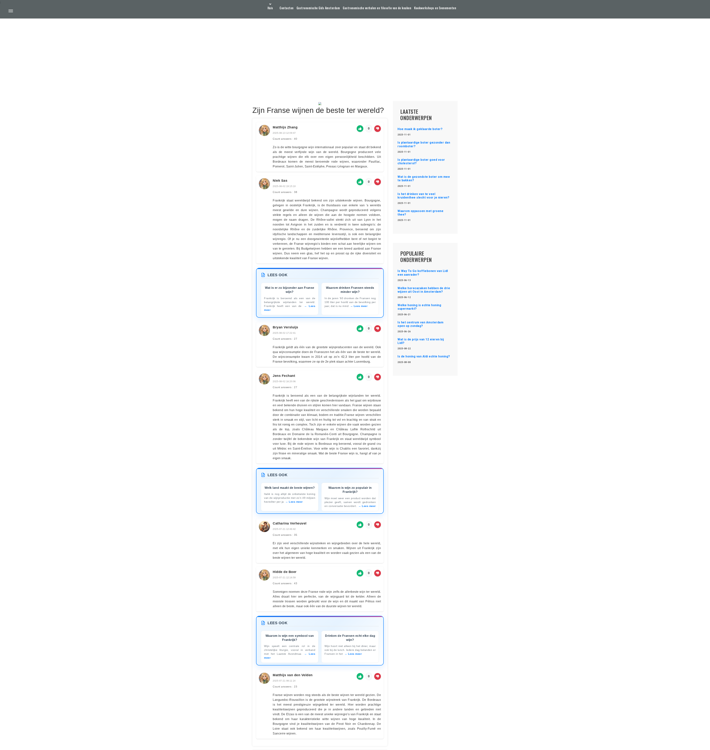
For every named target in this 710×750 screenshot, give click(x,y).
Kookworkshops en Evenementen (435, 8)
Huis (270, 8)
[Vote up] (360, 128)
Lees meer (361, 306)
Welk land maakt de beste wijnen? (290, 487)
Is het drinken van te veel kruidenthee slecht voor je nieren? (423, 195)
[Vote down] (377, 128)
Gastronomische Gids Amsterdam (318, 8)
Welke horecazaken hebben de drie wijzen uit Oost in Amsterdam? (424, 289)
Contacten (287, 8)
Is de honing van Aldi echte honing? (424, 356)
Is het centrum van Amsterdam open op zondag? (420, 324)
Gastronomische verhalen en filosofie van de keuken (377, 8)
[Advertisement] (355, 51)
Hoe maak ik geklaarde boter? (420, 129)
